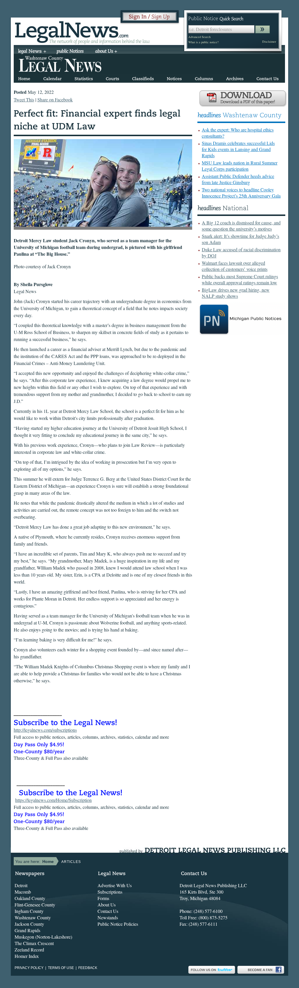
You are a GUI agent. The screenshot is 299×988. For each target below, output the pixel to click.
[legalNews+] (32, 51)
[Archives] (235, 77)
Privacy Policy (29, 968)
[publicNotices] (70, 51)
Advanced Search (199, 37)
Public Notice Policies (118, 924)
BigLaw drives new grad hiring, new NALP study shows (236, 293)
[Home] (24, 77)
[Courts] (112, 77)
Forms (103, 898)
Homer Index (27, 956)
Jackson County (29, 924)
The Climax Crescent (34, 943)
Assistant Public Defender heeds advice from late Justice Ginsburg (238, 179)
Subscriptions (110, 892)
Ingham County (29, 911)
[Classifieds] (143, 77)
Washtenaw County (33, 917)
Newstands (108, 917)
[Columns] (204, 77)
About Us (107, 905)
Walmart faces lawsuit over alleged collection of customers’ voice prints (234, 266)
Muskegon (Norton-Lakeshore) (43, 937)
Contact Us (108, 911)
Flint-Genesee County (35, 905)
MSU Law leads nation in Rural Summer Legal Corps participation (239, 166)
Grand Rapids (27, 930)
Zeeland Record (29, 950)
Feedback (87, 968)
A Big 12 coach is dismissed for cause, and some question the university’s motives (241, 225)
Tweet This (24, 99)
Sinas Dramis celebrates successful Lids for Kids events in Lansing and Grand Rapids (238, 149)
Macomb (23, 892)
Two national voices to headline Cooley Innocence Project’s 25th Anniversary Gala (241, 192)
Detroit (21, 885)
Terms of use (61, 968)
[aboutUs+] (106, 51)
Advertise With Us (115, 885)
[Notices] (174, 77)
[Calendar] (52, 77)
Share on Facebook (55, 99)
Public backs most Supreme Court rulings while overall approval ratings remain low (240, 279)
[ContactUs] (267, 77)
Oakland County (30, 898)
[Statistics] (83, 77)
